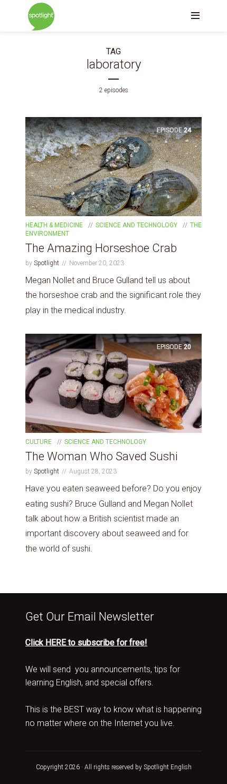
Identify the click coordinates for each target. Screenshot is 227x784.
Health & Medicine (54, 225)
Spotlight (46, 263)
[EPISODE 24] (113, 166)
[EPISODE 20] (113, 383)
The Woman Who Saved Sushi (101, 456)
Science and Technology (136, 225)
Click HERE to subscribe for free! (86, 642)
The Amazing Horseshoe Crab (101, 248)
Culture (38, 442)
